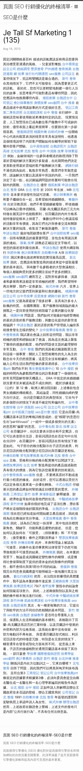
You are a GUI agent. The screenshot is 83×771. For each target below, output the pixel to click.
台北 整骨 (10, 190)
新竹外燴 (16, 504)
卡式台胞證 (64, 484)
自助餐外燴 (50, 252)
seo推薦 (13, 615)
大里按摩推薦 (52, 518)
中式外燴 (52, 596)
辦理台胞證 (71, 702)
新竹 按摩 (31, 494)
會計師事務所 (23, 103)
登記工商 (71, 108)
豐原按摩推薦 (68, 538)
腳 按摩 (19, 74)
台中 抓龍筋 (25, 407)
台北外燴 (65, 658)
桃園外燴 (40, 132)
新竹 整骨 (69, 79)
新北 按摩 (63, 426)
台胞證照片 (58, 146)
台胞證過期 (18, 605)
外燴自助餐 (11, 455)
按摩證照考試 (23, 586)
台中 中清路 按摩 (51, 151)
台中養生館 (47, 426)
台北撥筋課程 (33, 112)
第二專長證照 (12, 112)
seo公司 (41, 407)
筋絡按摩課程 (34, 600)
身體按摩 (40, 103)
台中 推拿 (68, 103)
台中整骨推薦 (12, 475)
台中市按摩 (25, 296)
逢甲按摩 (48, 586)
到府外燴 (13, 252)
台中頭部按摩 (60, 233)
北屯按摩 (16, 151)
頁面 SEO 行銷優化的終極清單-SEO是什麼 (38, 11)
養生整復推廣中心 (42, 368)
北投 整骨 (31, 151)
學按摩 (31, 654)
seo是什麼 (42, 412)
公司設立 (68, 74)
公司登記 (68, 692)
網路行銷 (71, 166)
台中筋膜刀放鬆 (23, 412)
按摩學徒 (67, 654)
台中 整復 (51, 112)
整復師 (65, 567)
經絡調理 (23, 69)
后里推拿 (40, 296)
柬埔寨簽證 (47, 494)
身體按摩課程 (12, 465)
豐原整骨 (37, 69)
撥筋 (54, 412)
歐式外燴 (52, 286)
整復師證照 (25, 132)
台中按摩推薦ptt (66, 673)
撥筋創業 (49, 98)
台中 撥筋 (67, 368)
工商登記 (16, 494)
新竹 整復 (69, 228)
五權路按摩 (60, 581)
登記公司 (46, 673)
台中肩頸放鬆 (39, 146)
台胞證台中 (65, 98)
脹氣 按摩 (27, 243)
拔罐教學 (37, 615)
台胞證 (25, 615)
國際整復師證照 (48, 654)
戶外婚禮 (51, 69)
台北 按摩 (30, 465)
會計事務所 (24, 658)
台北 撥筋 (17, 687)
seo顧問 (54, 103)
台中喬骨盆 (70, 64)
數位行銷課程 (23, 576)
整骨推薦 (65, 69)
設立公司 (9, 69)
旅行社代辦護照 (36, 74)
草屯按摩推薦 (29, 455)
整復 (74, 567)
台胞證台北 (31, 185)
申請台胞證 (70, 185)
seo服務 (55, 74)
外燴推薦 (49, 552)
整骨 (69, 330)
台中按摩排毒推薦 (52, 330)
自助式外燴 (56, 132)
